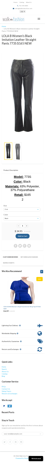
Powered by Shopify (22, 458)
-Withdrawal (36, 458)
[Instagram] (21, 442)
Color (5, 215)
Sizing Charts (8, 263)
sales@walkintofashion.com (23, 8)
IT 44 (6, 209)
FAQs (4, 387)
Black (6, 218)
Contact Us (6, 389)
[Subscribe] (40, 434)
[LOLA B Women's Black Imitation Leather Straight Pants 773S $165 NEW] (22, 96)
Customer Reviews (10, 257)
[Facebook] (10, 442)
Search (4, 369)
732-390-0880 (23, 6)
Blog (3, 376)
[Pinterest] (15, 442)
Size (5, 206)
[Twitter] (4, 442)
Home (15, 2)
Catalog (21, 2)
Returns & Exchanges (29, 257)
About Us (29, 2)
